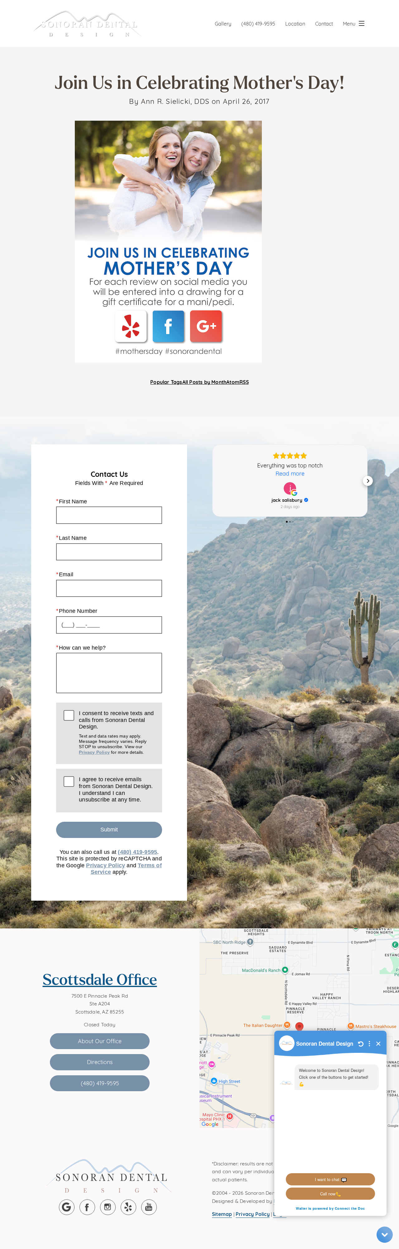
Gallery (223, 23)
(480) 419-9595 (258, 23)
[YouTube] (149, 1207)
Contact (324, 23)
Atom (232, 381)
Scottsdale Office (100, 979)
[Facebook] (87, 1207)
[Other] (128, 1207)
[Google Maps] (67, 1207)
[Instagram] (108, 1207)
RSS (244, 381)
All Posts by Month (204, 381)
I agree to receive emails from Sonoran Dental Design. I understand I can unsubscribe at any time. (116, 789)
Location (295, 23)
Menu (349, 23)
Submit (109, 829)
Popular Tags (166, 381)
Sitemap (222, 1214)
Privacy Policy (94, 752)
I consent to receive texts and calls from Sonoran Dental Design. (116, 732)
